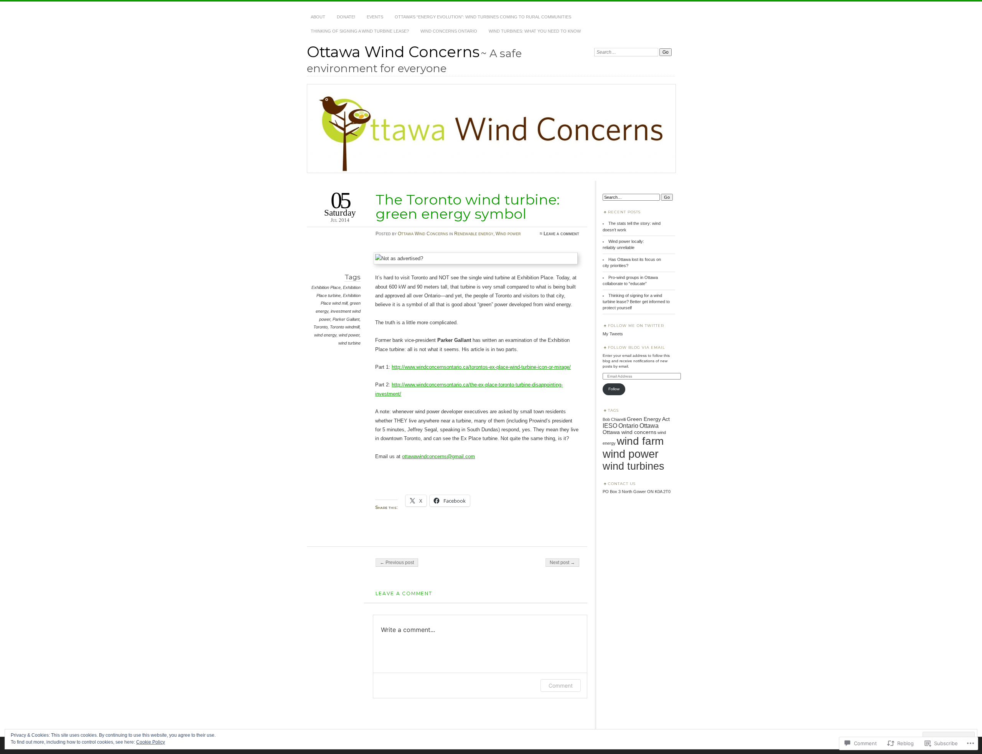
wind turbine (349, 343)
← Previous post (397, 562)
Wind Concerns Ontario (448, 31)
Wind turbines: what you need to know (535, 31)
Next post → (562, 562)
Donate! (346, 17)
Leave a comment (561, 233)
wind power (349, 335)
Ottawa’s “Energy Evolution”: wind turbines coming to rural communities (483, 17)
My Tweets (613, 334)
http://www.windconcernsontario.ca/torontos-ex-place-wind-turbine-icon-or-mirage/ (481, 367)
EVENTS (375, 17)
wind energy (325, 335)
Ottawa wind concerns (629, 432)
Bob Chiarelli (614, 419)
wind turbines (633, 466)
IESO (610, 425)
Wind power (508, 233)
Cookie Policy (150, 742)
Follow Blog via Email (636, 347)
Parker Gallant (346, 319)
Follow (614, 389)
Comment (561, 685)
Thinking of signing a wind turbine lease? (360, 31)
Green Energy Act (648, 419)
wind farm (640, 441)
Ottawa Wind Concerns (393, 52)
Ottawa (649, 425)
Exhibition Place (326, 287)
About (318, 17)
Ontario (628, 425)
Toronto (320, 327)
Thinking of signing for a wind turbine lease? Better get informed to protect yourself (636, 301)
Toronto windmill (344, 327)
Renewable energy (473, 233)
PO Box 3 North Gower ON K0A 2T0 (637, 491)
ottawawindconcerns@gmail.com (438, 456)
